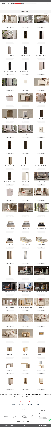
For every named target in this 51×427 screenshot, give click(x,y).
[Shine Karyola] (25, 129)
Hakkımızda (14, 409)
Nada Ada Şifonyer (41, 354)
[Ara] (35, 3)
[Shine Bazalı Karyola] (9, 129)
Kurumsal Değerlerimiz (16, 410)
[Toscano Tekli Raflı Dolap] (25, 160)
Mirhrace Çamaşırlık (10, 197)
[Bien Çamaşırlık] (25, 381)
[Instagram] (26, 423)
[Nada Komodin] (41, 333)
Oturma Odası (6, 409)
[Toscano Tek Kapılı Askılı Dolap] (41, 145)
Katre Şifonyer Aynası (25, 118)
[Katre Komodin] (41, 82)
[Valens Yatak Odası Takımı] (9, 302)
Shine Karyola (25, 134)
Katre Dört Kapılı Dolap (25, 181)
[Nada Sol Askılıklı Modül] (41, 255)
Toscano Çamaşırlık (41, 134)
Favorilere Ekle (16, 15)
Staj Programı (31, 416)
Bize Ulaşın (14, 417)
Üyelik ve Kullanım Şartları (24, 409)
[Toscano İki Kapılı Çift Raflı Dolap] (9, 145)
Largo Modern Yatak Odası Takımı (41, 291)
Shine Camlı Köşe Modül (41, 39)
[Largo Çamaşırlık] (41, 381)
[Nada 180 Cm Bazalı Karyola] (9, 223)
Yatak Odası (5, 410)
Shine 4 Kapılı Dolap (41, 71)
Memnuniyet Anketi (23, 416)
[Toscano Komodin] (25, 82)
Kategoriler (22, 11)
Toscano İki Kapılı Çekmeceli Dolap (9, 181)
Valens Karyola (9, 338)
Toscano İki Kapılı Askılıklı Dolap (41, 118)
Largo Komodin (25, 354)
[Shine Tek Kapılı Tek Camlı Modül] (41, 50)
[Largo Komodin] (25, 349)
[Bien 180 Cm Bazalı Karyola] (41, 223)
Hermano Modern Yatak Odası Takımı (25, 307)
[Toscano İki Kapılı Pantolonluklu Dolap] (25, 145)
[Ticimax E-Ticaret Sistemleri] (25, 425)
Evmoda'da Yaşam (32, 410)
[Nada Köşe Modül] (9, 255)
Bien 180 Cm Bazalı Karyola (41, 228)
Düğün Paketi (6, 416)
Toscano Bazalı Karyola (25, 197)
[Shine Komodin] (41, 19)
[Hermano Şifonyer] (25, 333)
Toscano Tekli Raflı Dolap (25, 165)
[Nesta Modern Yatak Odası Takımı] (25, 286)
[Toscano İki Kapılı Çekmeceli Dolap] (9, 176)
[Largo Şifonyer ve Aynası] (41, 365)
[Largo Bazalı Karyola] (41, 239)
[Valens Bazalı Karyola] (41, 318)
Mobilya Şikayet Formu (24, 415)
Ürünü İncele (9, 27)
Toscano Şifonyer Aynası (10, 118)
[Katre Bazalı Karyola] (41, 192)
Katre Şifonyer (25, 102)
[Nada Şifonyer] (9, 365)
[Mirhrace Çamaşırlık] (9, 192)
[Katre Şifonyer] (25, 97)
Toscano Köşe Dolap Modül (9, 165)
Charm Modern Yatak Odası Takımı (9, 291)
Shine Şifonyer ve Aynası (10, 39)
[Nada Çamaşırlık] (9, 381)
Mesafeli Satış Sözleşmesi (24, 410)
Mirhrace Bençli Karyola (41, 181)
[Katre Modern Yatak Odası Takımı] (9, 19)
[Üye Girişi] (48, 3)
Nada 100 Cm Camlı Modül (25, 260)
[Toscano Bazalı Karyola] (25, 192)
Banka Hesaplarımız (15, 415)
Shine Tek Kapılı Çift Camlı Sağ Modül (25, 71)
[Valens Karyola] (9, 333)
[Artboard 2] (25, 421)
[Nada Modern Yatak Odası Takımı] (25, 270)
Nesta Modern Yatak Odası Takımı (25, 291)
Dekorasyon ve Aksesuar (7, 415)
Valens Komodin (41, 307)
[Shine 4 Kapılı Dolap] (41, 66)
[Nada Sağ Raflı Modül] (9, 270)
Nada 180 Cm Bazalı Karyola (9, 228)
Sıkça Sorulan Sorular (24, 417)
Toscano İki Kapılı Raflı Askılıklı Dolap (25, 39)
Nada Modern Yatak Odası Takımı (25, 275)
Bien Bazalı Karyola (10, 244)
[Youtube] (27, 423)
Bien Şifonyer (25, 370)
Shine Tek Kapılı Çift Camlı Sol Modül (10, 71)
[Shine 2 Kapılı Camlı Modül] (25, 50)
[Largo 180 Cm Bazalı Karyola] (25, 239)
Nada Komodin (41, 338)
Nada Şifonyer (9, 370)
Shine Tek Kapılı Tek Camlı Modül (41, 55)
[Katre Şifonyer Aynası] (25, 113)
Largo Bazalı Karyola (41, 244)
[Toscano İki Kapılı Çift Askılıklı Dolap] (41, 160)
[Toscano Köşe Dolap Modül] (9, 160)
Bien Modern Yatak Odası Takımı (41, 275)
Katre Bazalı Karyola (41, 197)
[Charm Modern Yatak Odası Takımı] (9, 286)
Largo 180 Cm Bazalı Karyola (25, 244)
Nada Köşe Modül (10, 260)
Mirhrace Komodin (10, 102)
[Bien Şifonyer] (25, 365)
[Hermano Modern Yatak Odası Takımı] (25, 302)
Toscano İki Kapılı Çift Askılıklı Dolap (41, 165)
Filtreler (27, 11)
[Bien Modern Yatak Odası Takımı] (41, 270)
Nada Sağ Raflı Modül (9, 275)
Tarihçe (31, 409)
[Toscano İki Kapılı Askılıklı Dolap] (41, 113)
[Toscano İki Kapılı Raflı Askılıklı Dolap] (25, 34)
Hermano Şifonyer (25, 338)
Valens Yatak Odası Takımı (9, 307)
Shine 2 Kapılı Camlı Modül (25, 55)
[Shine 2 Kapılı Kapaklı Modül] (9, 50)
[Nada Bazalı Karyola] (25, 223)
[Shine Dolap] (9, 82)
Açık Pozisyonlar (32, 415)
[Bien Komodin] (9, 349)
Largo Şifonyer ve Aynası (41, 370)
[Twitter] (25, 423)
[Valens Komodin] (41, 302)
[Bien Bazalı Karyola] (9, 239)
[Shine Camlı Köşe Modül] (41, 34)
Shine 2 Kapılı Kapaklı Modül (9, 55)
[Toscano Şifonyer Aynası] (9, 113)
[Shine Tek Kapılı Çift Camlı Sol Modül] (9, 66)
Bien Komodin (9, 354)
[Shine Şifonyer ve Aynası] (9, 34)
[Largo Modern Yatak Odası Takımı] (41, 286)
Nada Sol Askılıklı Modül (41, 260)
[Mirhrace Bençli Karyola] (41, 176)
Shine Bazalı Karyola (9, 134)
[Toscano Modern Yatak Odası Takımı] (9, 207)
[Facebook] (23, 423)
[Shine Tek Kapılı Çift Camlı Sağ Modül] (25, 66)
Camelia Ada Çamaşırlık (41, 102)
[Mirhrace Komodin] (9, 97)
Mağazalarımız (14, 416)
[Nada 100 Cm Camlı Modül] (25, 255)
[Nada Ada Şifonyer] (41, 349)
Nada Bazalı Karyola (25, 228)
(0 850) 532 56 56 (42, 410)
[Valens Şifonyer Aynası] (25, 318)
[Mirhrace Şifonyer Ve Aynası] (41, 207)
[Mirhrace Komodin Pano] (25, 207)
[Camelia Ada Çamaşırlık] (41, 97)
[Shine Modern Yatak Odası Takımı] (25, 19)
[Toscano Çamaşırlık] (41, 129)
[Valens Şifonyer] (9, 318)
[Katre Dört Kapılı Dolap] (25, 176)
